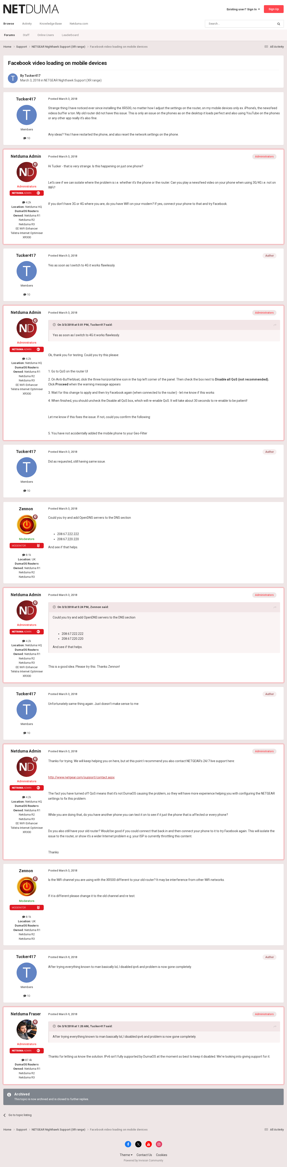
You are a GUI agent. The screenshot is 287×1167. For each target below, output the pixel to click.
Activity (27, 23)
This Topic (261, 23)
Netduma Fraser (26, 1014)
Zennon (26, 508)
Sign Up (274, 9)
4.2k (28, 202)
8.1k (28, 555)
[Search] (279, 23)
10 (28, 138)
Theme (125, 1155)
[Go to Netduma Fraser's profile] (27, 1030)
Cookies (161, 1155)
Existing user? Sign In (242, 9)
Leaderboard (70, 35)
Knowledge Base (51, 23)
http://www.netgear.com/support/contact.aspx (81, 777)
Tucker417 (32, 75)
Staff (26, 35)
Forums (9, 35)
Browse (8, 23)
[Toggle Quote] (55, 324)
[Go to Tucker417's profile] (13, 78)
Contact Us (144, 1155)
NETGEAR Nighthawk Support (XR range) (73, 80)
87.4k (28, 1060)
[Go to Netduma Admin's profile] (27, 172)
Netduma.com (79, 23)
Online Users (45, 35)
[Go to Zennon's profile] (27, 524)
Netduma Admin (26, 156)
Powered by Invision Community (143, 1160)
